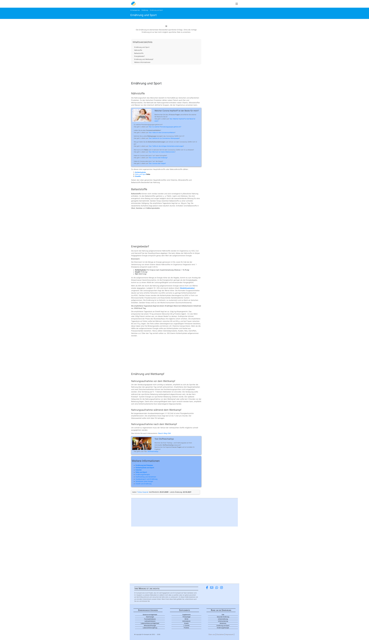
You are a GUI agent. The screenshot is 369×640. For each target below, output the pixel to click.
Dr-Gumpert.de (135, 10)
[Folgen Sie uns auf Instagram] (221, 587)
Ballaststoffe (138, 53)
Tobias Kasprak (142, 492)
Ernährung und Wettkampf (143, 59)
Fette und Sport (140, 174)
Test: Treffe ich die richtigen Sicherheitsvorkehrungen (166, 146)
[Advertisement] (166, 72)
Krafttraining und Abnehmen (146, 477)
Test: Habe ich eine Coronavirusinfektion (162, 132)
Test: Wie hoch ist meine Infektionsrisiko (162, 152)
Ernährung (145, 10)
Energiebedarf (139, 56)
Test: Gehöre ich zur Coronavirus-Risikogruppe (164, 138)
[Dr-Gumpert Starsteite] (133, 4)
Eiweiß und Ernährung (143, 484)
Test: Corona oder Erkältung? (158, 157)
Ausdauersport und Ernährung (146, 479)
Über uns (211, 634)
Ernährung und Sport (141, 47)
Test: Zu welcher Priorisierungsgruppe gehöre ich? (165, 127)
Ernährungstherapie (143, 474)
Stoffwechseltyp (153, 451)
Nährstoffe (138, 50)
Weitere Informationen (142, 62)
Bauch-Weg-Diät (164, 433)
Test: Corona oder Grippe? (157, 163)
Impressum (229, 634)
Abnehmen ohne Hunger (144, 481)
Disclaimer (220, 634)
